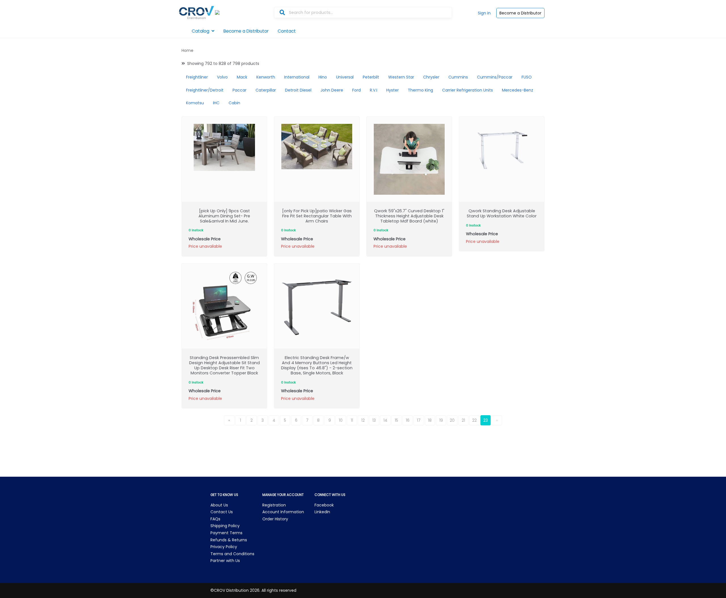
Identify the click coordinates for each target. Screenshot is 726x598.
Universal (345, 77)
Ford (356, 90)
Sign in (484, 13)
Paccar (239, 90)
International (296, 77)
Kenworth (265, 77)
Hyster (392, 90)
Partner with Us (225, 560)
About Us (219, 505)
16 (408, 420)
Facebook (324, 505)
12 (363, 420)
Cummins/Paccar (494, 77)
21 (463, 420)
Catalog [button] (200, 31)
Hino (322, 77)
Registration (274, 505)
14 (385, 420)
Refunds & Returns (228, 540)
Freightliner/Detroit (204, 90)
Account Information (283, 512)
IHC (216, 103)
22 (474, 420)
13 (374, 420)
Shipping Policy (225, 526)
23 (485, 420)
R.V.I (373, 90)
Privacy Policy (223, 547)
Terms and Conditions (232, 554)
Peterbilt (371, 77)
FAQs (215, 519)
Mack (242, 77)
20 (452, 420)
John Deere (331, 90)
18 (430, 420)
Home (187, 50)
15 (396, 420)
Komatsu (195, 103)
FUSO (527, 77)
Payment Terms (226, 533)
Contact (287, 31)
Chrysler (431, 77)
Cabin (234, 103)
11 (352, 420)
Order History (275, 519)
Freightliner (197, 77)
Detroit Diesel (298, 90)
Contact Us (221, 512)
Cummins (458, 77)
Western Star (401, 77)
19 (441, 420)
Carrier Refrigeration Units (467, 90)
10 (341, 420)
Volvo (222, 77)
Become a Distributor (520, 13)
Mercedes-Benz (517, 90)
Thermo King (420, 90)
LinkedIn (322, 512)
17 (419, 420)
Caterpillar (266, 90)
